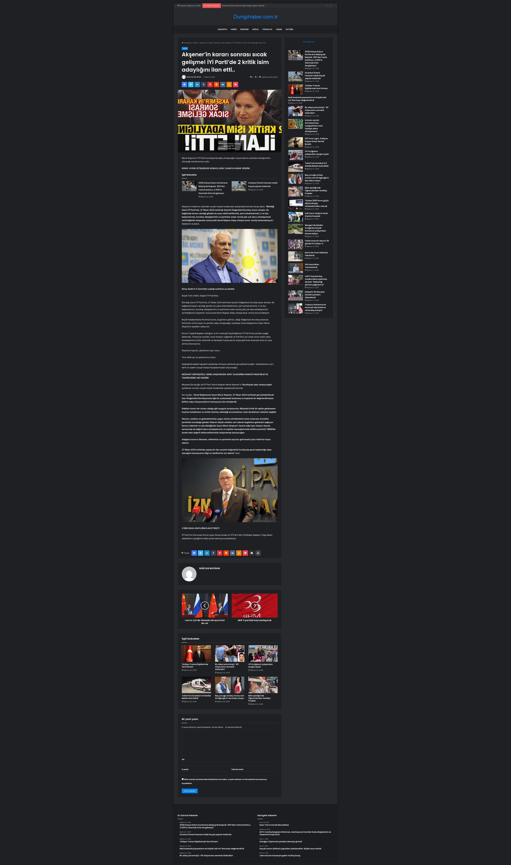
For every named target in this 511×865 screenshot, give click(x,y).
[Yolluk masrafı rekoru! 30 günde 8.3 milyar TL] (295, 244)
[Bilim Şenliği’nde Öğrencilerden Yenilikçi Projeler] (263, 685)
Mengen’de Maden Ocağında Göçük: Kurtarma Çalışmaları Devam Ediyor (315, 229)
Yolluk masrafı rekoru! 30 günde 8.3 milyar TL (317, 242)
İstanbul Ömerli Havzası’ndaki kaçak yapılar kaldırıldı (315, 75)
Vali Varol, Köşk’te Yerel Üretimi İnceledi (316, 214)
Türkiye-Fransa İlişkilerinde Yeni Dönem (238, 6)
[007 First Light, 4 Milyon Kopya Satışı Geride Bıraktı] (295, 142)
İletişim (289, 29)
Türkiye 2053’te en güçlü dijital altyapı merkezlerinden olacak (317, 203)
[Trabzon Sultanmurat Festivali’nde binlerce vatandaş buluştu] (295, 308)
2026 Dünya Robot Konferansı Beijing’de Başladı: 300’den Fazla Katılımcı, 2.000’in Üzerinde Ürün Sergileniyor (316, 58)
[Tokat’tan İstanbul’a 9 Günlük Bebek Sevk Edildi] (196, 685)
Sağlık (255, 29)
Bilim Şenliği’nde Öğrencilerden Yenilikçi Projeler (259, 698)
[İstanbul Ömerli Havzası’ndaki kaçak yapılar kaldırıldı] (239, 186)
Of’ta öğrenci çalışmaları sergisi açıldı (260, 665)
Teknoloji (267, 29)
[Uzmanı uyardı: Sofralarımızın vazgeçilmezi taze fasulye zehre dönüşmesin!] (295, 124)
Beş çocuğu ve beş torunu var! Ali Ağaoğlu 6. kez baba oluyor (229, 697)
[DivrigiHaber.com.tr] (255, 16)
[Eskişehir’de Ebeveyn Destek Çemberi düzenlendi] (295, 296)
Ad (184, 759)
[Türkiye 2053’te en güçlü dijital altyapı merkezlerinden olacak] (295, 204)
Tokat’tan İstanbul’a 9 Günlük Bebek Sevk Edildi (196, 697)
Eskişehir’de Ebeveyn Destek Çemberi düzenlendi (315, 295)
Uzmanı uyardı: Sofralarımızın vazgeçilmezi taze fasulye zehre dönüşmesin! (314, 126)
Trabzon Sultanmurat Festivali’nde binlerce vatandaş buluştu (315, 307)
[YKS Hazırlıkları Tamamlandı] (295, 268)
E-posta (186, 769)
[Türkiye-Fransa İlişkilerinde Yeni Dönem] (196, 653)
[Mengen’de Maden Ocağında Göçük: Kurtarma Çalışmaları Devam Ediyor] (295, 229)
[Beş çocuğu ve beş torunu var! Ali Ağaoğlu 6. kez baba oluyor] (229, 685)
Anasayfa (222, 29)
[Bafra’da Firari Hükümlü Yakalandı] (295, 256)
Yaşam (279, 29)
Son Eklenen (309, 41)
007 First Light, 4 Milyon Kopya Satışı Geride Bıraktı (316, 141)
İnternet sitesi (237, 769)
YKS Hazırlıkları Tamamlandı (312, 266)
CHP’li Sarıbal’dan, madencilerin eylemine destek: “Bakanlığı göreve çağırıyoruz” (316, 280)
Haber (234, 29)
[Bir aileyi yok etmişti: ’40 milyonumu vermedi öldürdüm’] (229, 653)
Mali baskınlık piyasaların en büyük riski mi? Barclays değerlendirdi (307, 99)
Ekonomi (244, 29)
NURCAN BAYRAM (194, 77)
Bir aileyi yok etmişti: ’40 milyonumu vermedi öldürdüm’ (227, 667)
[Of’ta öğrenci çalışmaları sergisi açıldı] (263, 653)
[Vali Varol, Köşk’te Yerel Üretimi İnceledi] (295, 217)
